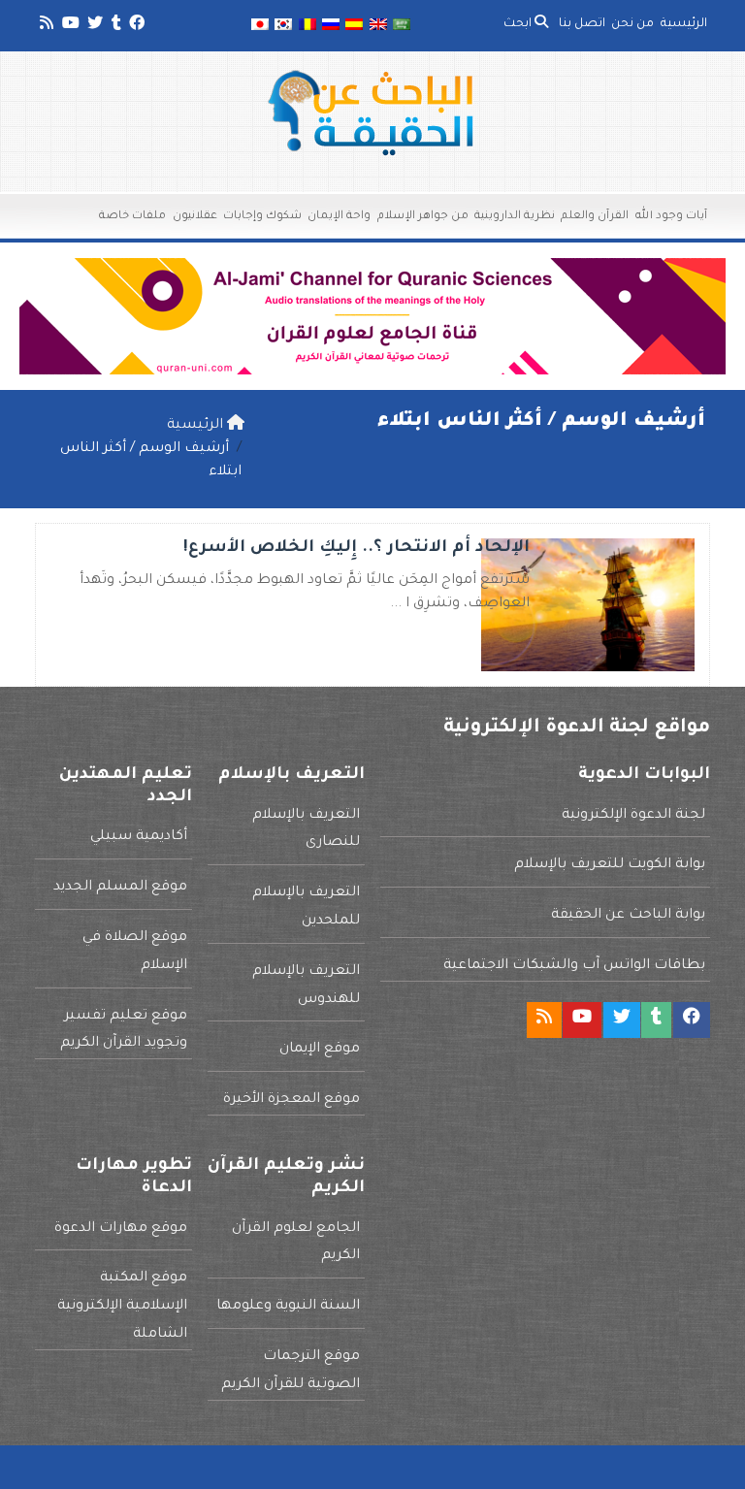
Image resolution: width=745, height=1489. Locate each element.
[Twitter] (93, 26)
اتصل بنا (582, 24)
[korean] (283, 26)
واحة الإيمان (339, 216)
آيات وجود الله (671, 216)
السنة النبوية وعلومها (288, 1306)
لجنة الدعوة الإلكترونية (633, 816)
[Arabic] (401, 26)
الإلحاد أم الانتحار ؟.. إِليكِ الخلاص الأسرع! (356, 548)
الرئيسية (684, 24)
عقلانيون (195, 216)
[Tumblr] (115, 26)
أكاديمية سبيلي (138, 837)
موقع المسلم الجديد (120, 887)
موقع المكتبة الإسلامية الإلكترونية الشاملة (122, 1307)
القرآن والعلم (595, 216)
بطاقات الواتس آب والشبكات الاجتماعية (574, 966)
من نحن (632, 24)
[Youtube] (69, 26)
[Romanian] (306, 26)
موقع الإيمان (319, 1049)
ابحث (518, 24)
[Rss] (45, 26)
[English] (378, 26)
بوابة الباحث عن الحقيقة (628, 915)
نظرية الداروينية (514, 216)
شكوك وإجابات (262, 216)
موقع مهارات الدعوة (120, 1229)
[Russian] (330, 26)
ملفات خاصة (132, 216)
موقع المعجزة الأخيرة (291, 1100)
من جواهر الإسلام (423, 216)
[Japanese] (260, 26)
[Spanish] (354, 26)
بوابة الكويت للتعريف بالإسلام (609, 865)
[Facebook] (135, 26)
